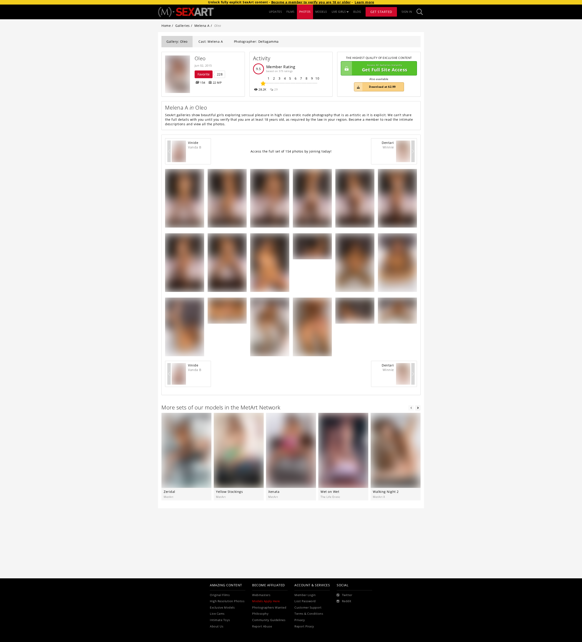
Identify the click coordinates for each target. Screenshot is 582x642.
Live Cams (217, 614)
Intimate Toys (220, 620)
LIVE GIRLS (339, 12)
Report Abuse (262, 626)
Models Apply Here (266, 601)
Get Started (381, 12)
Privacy (299, 620)
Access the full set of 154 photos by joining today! (291, 151)
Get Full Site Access (384, 68)
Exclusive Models (222, 607)
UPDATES (275, 12)
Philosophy (260, 614)
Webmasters (261, 595)
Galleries (182, 25)
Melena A (202, 25)
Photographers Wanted (269, 607)
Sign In (406, 12)
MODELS (321, 12)
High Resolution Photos (227, 601)
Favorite (204, 74)
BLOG (357, 12)
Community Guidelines (268, 620)
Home (166, 25)
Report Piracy (304, 626)
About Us (216, 626)
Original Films (220, 595)
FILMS (290, 12)
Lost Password (305, 601)
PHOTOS (305, 12)
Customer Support (307, 607)
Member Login (305, 595)
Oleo (200, 58)
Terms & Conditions (308, 614)
